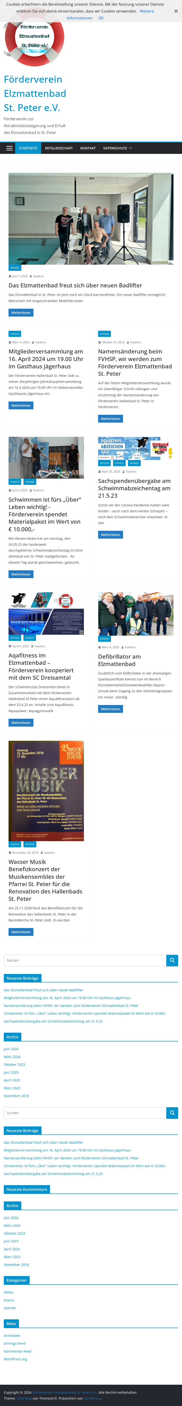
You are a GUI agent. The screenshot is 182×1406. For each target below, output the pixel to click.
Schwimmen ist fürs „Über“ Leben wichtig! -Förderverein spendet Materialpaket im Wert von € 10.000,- (45, 514)
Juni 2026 (11, 1049)
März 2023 (12, 1088)
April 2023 (12, 1080)
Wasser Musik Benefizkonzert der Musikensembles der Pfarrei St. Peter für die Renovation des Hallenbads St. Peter (45, 880)
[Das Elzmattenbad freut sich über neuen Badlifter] (91, 218)
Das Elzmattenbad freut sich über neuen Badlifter (75, 285)
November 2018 (16, 1096)
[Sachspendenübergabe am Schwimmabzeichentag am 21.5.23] (135, 448)
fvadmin (38, 276)
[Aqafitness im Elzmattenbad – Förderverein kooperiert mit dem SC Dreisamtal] (46, 613)
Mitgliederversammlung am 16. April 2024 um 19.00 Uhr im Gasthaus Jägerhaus (46, 358)
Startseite (28, 148)
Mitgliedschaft (59, 148)
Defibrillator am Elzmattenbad (119, 660)
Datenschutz (115, 148)
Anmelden (12, 1335)
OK (101, 18)
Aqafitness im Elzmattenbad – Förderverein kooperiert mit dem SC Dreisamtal (41, 666)
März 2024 (12, 1056)
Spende (14, 267)
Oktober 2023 (14, 1064)
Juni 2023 (11, 1072)
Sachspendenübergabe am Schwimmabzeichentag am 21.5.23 (134, 488)
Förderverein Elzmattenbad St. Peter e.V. (35, 93)
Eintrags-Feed (15, 1343)
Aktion (104, 463)
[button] (129, 148)
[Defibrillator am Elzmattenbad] (135, 614)
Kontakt (88, 148)
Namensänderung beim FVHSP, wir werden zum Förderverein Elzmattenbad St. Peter (135, 362)
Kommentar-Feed (17, 1351)
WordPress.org (15, 1359)
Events (14, 333)
